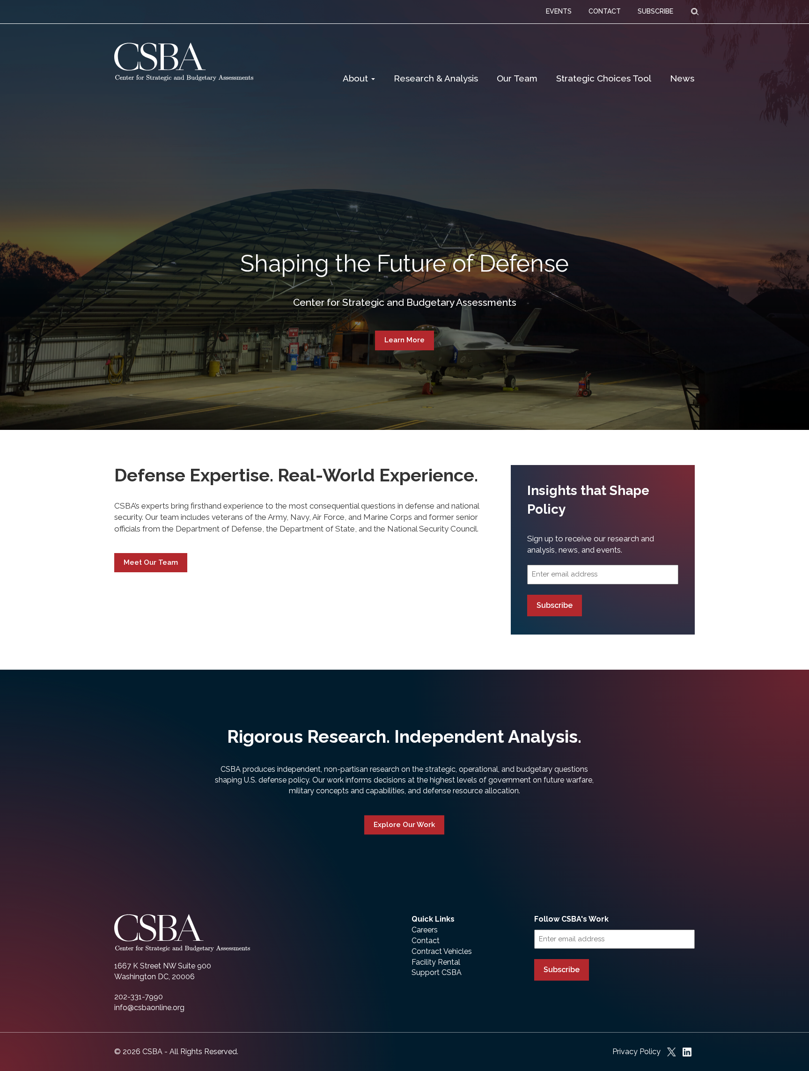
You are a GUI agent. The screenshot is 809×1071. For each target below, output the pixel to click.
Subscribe (555, 605)
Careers (425, 929)
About (356, 78)
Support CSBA (437, 972)
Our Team (517, 78)
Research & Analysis (436, 78)
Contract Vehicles (442, 951)
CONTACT (604, 11)
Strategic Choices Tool (603, 78)
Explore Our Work (404, 824)
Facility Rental (436, 962)
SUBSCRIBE (655, 11)
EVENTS (559, 11)
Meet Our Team (151, 562)
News (682, 78)
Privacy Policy (636, 1051)
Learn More (404, 340)
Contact (426, 940)
